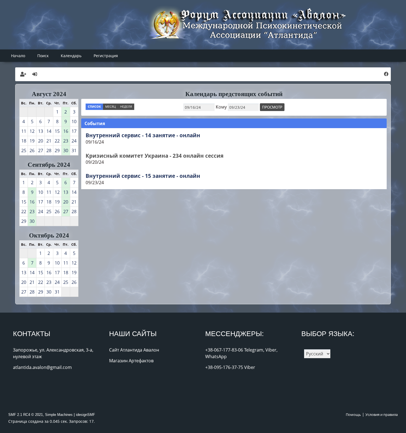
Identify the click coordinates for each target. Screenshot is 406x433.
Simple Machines (59, 415)
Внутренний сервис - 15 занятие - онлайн (143, 175)
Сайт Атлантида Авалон (134, 350)
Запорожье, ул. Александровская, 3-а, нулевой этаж (53, 353)
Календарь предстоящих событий (234, 93)
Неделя (126, 106)
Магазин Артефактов (131, 361)
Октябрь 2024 (49, 235)
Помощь (353, 414)
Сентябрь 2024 (49, 164)
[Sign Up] (23, 74)
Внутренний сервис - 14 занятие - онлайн (143, 135)
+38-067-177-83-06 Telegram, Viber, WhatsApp (241, 353)
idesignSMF (85, 415)
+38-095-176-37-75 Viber (230, 367)
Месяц (110, 106)
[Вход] (34, 74)
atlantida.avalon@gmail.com (42, 367)
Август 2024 (49, 93)
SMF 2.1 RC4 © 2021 (25, 415)
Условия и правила (381, 414)
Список (94, 106)
